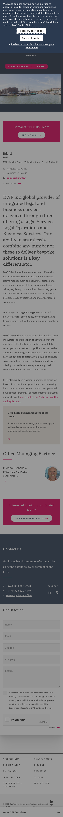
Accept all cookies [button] (31, 38)
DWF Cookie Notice (22, 25)
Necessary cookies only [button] (31, 30)
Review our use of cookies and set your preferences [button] (32, 46)
